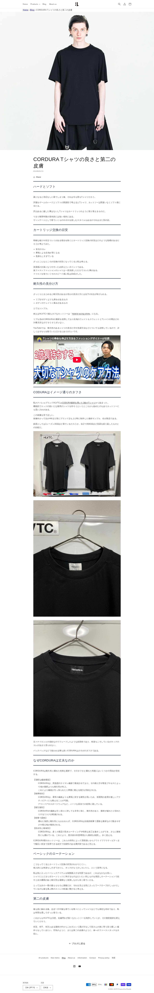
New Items (55, 958)
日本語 (45, 987)
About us (71, 958)
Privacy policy (103, 958)
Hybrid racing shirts (81, 314)
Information (82, 958)
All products (43, 958)
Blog (32, 10)
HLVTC (116, 989)
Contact (92, 958)
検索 (113, 958)
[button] (35, 4)
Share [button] (38, 177)
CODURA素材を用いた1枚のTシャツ (78, 403)
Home (25, 10)
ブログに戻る (78, 943)
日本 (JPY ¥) (30, 987)
